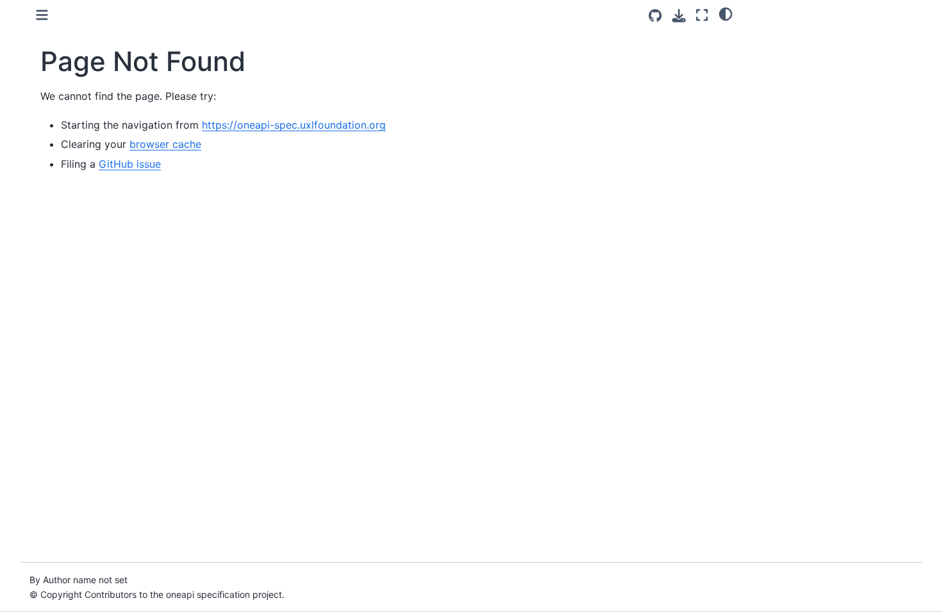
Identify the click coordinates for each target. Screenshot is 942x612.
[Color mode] (726, 13)
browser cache (165, 144)
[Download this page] (679, 15)
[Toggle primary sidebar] (42, 15)
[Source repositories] (655, 15)
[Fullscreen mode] (702, 15)
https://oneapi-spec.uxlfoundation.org (294, 124)
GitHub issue (130, 163)
